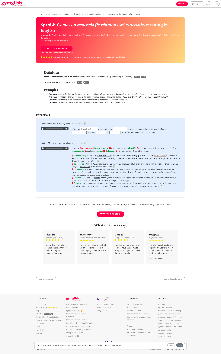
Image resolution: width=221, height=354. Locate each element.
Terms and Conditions (135, 329)
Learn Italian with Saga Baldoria (78, 329)
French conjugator (164, 330)
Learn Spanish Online (51, 14)
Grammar (178, 314)
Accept (180, 345)
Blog (37, 310)
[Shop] (209, 3)
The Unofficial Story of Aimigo (47, 317)
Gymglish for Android (74, 333)
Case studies (132, 314)
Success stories (42, 307)
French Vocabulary (164, 307)
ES (138, 77)
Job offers (44, 314)
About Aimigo (41, 304)
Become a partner (134, 310)
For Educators (132, 307)
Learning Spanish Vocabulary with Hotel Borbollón (81, 14)
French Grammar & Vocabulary (169, 310)
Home (38, 14)
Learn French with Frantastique (78, 320)
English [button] (197, 3)
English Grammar (164, 323)
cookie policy (118, 345)
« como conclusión (46, 279)
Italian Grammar (163, 320)
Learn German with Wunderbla (78, 326)
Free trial (182, 3)
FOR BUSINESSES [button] (133, 298)
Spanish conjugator (164, 333)
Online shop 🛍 (72, 307)
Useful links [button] (162, 298)
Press (38, 327)
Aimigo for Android (104, 307)
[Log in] (217, 3)
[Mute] (66, 129)
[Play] (43, 129)
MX (145, 77)
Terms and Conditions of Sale (138, 332)
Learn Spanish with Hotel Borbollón (80, 323)
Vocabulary (176, 320)
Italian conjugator (164, 336)
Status (38, 333)
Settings (171, 345)
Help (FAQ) (40, 330)
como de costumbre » (173, 279)
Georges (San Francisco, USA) (124, 238)
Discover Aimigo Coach (105, 304)
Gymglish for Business (135, 304)
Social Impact (56, 320)
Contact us (40, 323)
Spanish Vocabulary (165, 314)
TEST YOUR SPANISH (57, 48)
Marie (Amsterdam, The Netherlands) (92, 238)
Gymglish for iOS (72, 336)
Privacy (129, 326)
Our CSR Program (42, 320)
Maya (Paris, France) (156, 238)
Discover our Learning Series (77, 304)
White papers (144, 314)
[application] (54, 128)
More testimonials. (156, 258)
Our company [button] (41, 298)
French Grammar (164, 304)
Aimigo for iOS (102, 310)
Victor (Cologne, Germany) (54, 238)
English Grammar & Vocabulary (169, 327)
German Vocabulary (165, 317)
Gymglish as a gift (73, 310)
